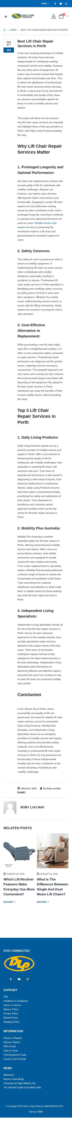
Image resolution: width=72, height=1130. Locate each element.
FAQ (5, 996)
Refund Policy (10, 1017)
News (13, 30)
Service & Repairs (12, 1038)
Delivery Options (11, 1042)
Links (44, 3)
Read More (8, 901)
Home (4, 30)
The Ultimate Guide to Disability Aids (22, 1087)
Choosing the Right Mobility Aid (19, 1083)
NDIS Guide (9, 1046)
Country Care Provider (14, 1059)
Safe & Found (10, 1050)
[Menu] (6, 16)
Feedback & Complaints (15, 1001)
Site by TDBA (36, 1111)
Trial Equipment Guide (14, 1054)
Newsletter (8, 1075)
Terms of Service (12, 1005)
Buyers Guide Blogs (13, 1079)
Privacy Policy (10, 1013)
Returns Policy (11, 1009)
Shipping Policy (11, 1022)
